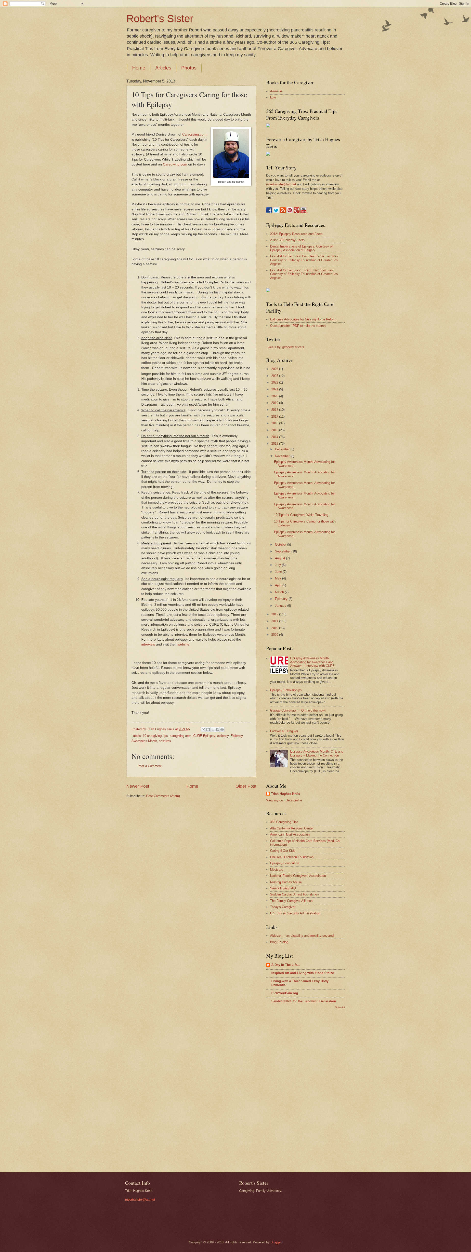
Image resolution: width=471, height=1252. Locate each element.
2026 (275, 369)
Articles (163, 67)
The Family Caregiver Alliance (291, 901)
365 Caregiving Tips (284, 822)
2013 (275, 443)
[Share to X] (212, 729)
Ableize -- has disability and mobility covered (302, 935)
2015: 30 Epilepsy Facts (287, 240)
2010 (275, 628)
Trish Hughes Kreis (285, 794)
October (281, 544)
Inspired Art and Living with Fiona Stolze (302, 973)
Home (138, 67)
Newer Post (137, 786)
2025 (275, 376)
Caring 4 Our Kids (282, 851)
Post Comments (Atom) (163, 796)
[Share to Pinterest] (222, 729)
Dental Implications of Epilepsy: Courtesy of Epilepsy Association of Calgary (301, 248)
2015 (275, 430)
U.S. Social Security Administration (295, 913)
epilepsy (223, 736)
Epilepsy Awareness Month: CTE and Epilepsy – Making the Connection (316, 753)
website (183, 644)
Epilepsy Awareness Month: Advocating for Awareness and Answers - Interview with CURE (312, 662)
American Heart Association (290, 834)
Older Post (246, 786)
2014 (275, 437)
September (283, 551)
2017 (275, 416)
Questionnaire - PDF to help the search (298, 326)
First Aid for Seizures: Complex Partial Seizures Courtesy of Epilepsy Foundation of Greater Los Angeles (304, 260)
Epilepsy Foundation (284, 863)
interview (148, 644)
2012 (275, 614)
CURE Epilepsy (204, 736)
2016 (275, 423)
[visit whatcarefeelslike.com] (268, 291)
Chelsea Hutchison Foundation (292, 857)
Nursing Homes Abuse (286, 882)
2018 (275, 410)
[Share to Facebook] (217, 729)
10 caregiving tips (155, 736)
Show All (340, 1007)
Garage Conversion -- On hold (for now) (298, 710)
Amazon (276, 91)
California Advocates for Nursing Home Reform (303, 319)
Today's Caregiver (282, 907)
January (281, 605)
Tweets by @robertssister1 (285, 347)
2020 (275, 396)
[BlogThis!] (208, 729)
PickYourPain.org (284, 993)
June (279, 572)
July (278, 565)
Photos (188, 67)
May (278, 578)
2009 (275, 634)
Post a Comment (150, 766)
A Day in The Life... (285, 965)
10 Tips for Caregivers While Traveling (301, 515)
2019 (275, 403)
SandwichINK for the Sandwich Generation (303, 1001)
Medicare (276, 869)
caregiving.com (180, 736)
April (278, 585)
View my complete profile (284, 800)
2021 (275, 389)
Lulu (273, 97)
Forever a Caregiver (284, 731)
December (282, 449)
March (280, 592)
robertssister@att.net (281, 184)
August (280, 558)
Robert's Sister (159, 18)
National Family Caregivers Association (298, 876)
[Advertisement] (285, 1090)
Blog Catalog (279, 942)
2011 (275, 621)
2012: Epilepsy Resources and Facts (296, 234)
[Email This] (203, 729)
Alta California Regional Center (292, 828)
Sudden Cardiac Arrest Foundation (294, 894)
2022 (275, 382)
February (281, 599)
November (282, 456)
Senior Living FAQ (283, 888)
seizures (165, 741)
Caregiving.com (194, 134)
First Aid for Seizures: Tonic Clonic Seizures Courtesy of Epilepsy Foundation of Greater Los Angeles (304, 274)
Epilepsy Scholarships (286, 690)
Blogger (276, 1242)
